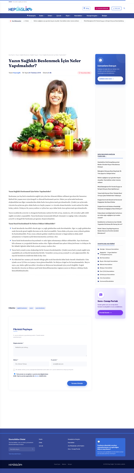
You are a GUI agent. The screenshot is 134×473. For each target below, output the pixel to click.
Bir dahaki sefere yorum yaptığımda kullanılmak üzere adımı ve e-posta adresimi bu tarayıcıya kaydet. (45, 369)
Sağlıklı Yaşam (34, 55)
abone (37, 376)
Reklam (117, 8)
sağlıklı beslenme (22, 308)
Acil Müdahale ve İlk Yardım (76, 446)
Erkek (50, 16)
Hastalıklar (78, 16)
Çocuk (59, 16)
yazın (31, 308)
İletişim (104, 16)
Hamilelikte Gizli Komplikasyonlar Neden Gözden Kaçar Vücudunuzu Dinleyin (109, 164)
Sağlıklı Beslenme (24, 55)
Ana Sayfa (12, 55)
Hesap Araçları (92, 16)
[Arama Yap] (33, 449)
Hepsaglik (17, 73)
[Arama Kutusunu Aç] (124, 8)
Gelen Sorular (103, 8)
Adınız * (15, 360)
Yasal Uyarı (57, 464)
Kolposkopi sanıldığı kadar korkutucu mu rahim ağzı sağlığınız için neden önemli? (110, 215)
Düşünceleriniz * (18, 343)
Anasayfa (32, 16)
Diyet (68, 16)
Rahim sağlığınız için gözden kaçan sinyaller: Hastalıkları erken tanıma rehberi (109, 180)
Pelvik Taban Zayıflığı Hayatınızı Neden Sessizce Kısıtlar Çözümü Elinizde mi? (108, 231)
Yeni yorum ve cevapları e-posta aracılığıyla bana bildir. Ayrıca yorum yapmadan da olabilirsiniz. (30, 375)
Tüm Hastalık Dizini (15, 454)
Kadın (41, 16)
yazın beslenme (40, 308)
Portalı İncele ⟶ (105, 312)
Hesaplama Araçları (74, 439)
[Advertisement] (67, 37)
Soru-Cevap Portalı (74, 449)
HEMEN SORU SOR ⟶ (106, 79)
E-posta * (54, 360)
